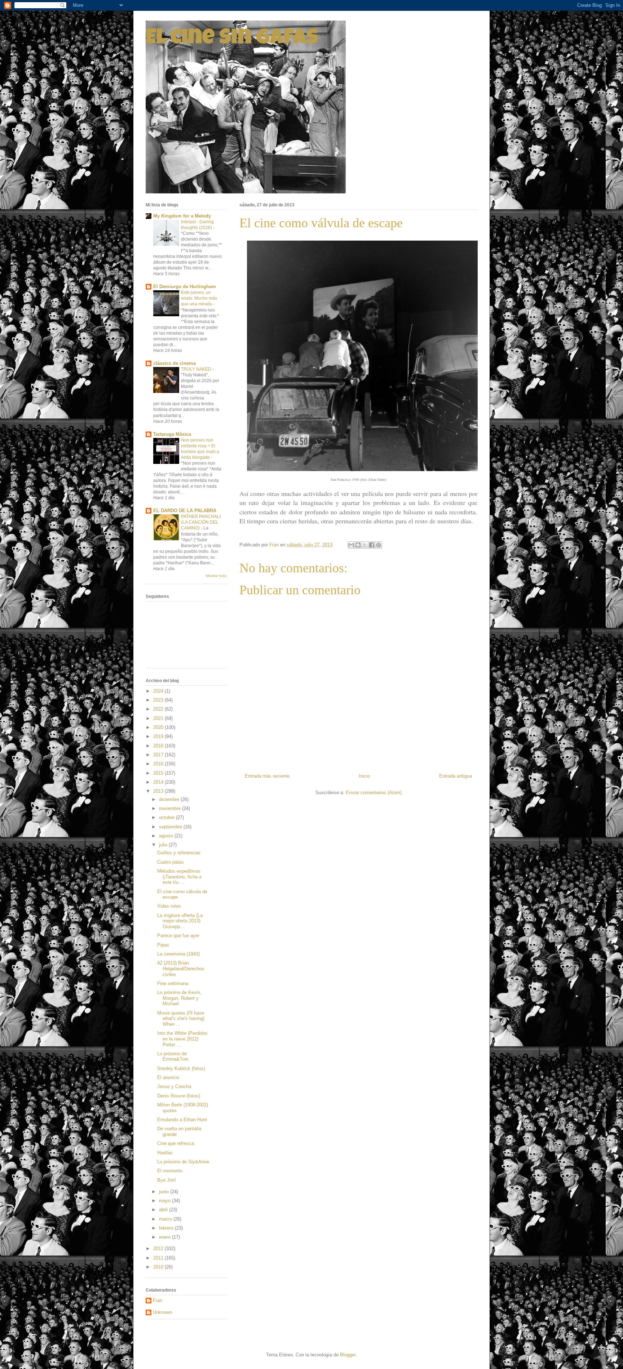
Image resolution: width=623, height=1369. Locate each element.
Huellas (165, 1152)
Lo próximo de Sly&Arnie (183, 1161)
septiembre (171, 826)
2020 (159, 727)
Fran (157, 1300)
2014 (159, 782)
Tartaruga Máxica (172, 434)
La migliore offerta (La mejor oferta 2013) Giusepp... (180, 921)
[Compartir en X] (364, 545)
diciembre (170, 799)
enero (165, 1237)
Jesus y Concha (174, 1086)
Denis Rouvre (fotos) (178, 1096)
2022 (159, 709)
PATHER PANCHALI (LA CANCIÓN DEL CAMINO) (201, 522)
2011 (159, 1258)
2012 (159, 1248)
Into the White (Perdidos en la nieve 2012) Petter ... (182, 1038)
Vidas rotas (169, 906)
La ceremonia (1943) (178, 954)
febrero (167, 1228)
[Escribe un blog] (358, 545)
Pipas (163, 945)
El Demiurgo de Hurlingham (184, 286)
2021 (159, 718)
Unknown (162, 1312)
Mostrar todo (216, 576)
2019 (159, 736)
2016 (159, 763)
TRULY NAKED (196, 369)
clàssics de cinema (174, 363)
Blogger (347, 1354)
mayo (165, 1200)
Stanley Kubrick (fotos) (181, 1068)
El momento (169, 1170)
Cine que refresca (175, 1143)
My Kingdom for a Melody (182, 216)
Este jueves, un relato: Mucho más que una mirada (199, 298)
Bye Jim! (166, 1180)
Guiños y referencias (178, 852)
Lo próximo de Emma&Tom (173, 1056)
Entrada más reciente (267, 776)
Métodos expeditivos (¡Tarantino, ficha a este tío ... (179, 876)
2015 (159, 773)
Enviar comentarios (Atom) (374, 792)
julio (164, 844)
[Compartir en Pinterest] (378, 545)
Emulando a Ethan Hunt (182, 1119)
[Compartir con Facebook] (371, 545)
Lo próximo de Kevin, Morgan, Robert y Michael (179, 998)
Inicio (364, 776)
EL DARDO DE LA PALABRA (184, 510)
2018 (159, 745)
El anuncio (168, 1077)
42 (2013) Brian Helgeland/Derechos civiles (180, 968)
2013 (159, 791)
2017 (159, 754)
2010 (159, 1267)
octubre (167, 817)
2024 (159, 691)
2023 (159, 700)
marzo (166, 1219)
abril (164, 1209)
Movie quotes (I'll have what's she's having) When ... (180, 1018)
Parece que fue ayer (178, 935)
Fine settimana (172, 983)
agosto (166, 835)
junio (164, 1191)
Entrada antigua (455, 776)
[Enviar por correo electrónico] (351, 545)
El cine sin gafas (232, 39)
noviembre (170, 808)
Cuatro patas (170, 862)
